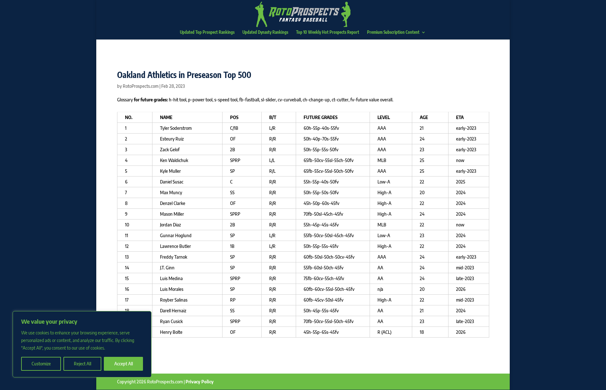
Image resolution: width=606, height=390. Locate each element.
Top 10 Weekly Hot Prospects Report (327, 32)
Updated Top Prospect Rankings (207, 32)
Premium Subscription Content (393, 32)
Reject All (82, 363)
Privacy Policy (200, 381)
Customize (41, 363)
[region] (82, 344)
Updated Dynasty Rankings (265, 32)
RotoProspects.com (140, 86)
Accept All (123, 363)
